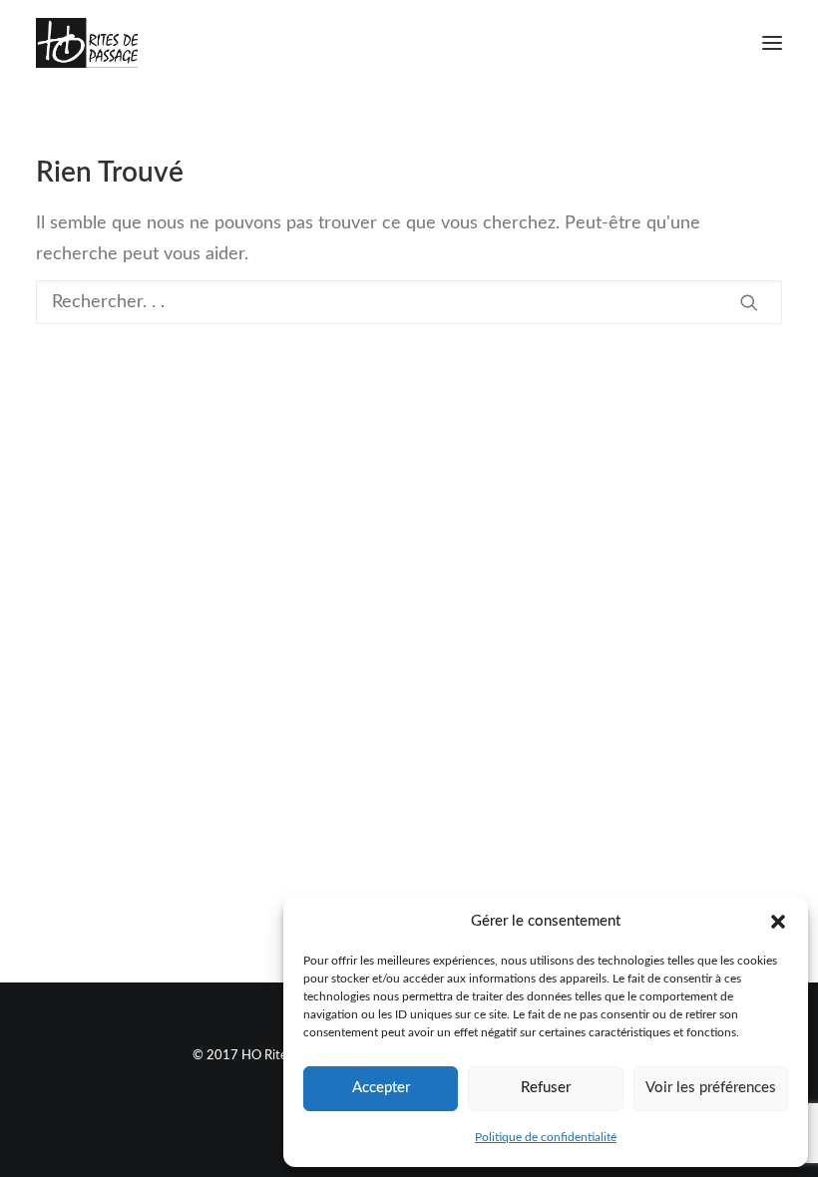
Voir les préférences (710, 1087)
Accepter (381, 1087)
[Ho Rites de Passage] (87, 43)
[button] (778, 922)
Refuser (546, 1087)
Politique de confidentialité (545, 1137)
